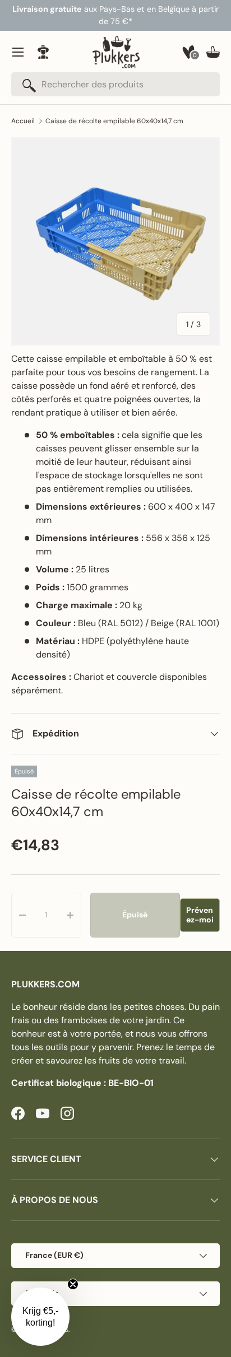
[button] (213, 52)
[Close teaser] (72, 1284)
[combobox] (115, 84)
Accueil (23, 120)
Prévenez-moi (200, 915)
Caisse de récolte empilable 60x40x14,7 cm (114, 120)
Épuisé (134, 915)
